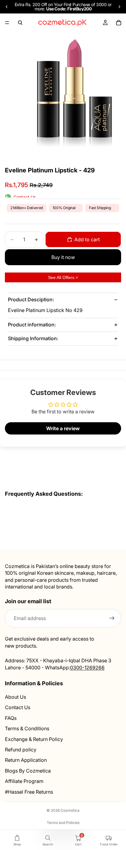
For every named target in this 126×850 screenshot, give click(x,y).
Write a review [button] (63, 428)
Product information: (32, 325)
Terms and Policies (63, 822)
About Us (15, 697)
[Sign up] (112, 618)
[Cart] (118, 22)
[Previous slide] (6, 6)
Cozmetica (70, 810)
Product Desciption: (31, 299)
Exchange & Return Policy (34, 739)
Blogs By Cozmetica (28, 770)
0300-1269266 (87, 667)
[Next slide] (119, 6)
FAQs (11, 718)
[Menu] (7, 23)
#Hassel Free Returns (29, 791)
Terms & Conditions (27, 728)
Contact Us (17, 707)
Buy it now (63, 257)
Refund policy (20, 750)
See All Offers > (63, 277)
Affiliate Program (24, 781)
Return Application (26, 760)
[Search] (20, 22)
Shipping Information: (33, 338)
